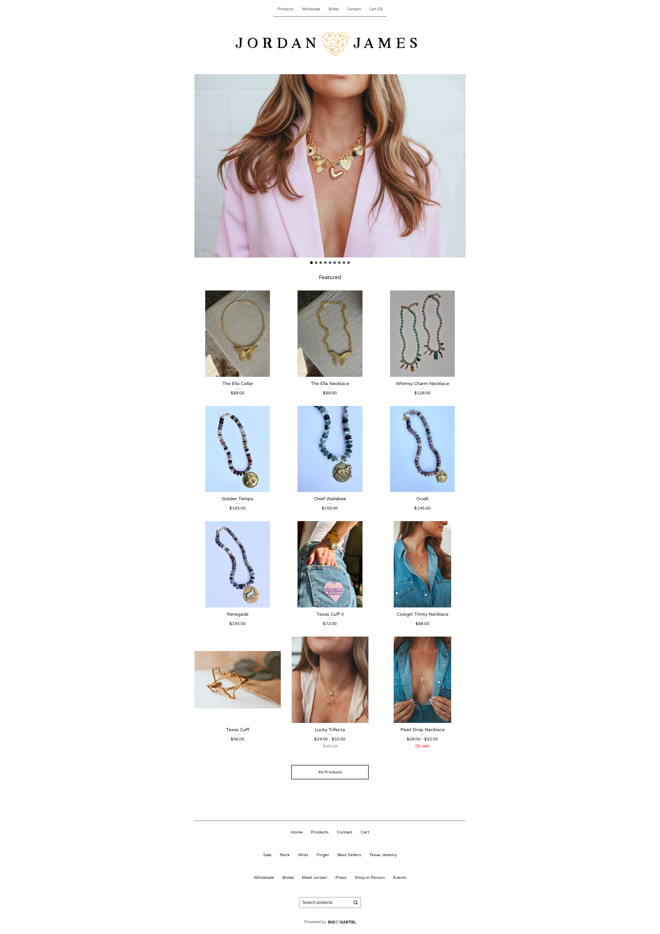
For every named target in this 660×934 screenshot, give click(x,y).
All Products (330, 772)
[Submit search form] (356, 902)
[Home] (330, 44)
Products (285, 9)
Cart (365, 832)
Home (297, 832)
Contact (354, 9)
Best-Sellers (349, 854)
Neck (285, 854)
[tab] (311, 262)
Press (340, 877)
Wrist (303, 854)
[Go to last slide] (201, 165)
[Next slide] (458, 165)
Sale (267, 854)
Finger (323, 854)
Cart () (376, 9)
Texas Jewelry (383, 854)
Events (399, 877)
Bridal (333, 9)
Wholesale (311, 9)
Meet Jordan (314, 877)
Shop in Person (370, 877)
